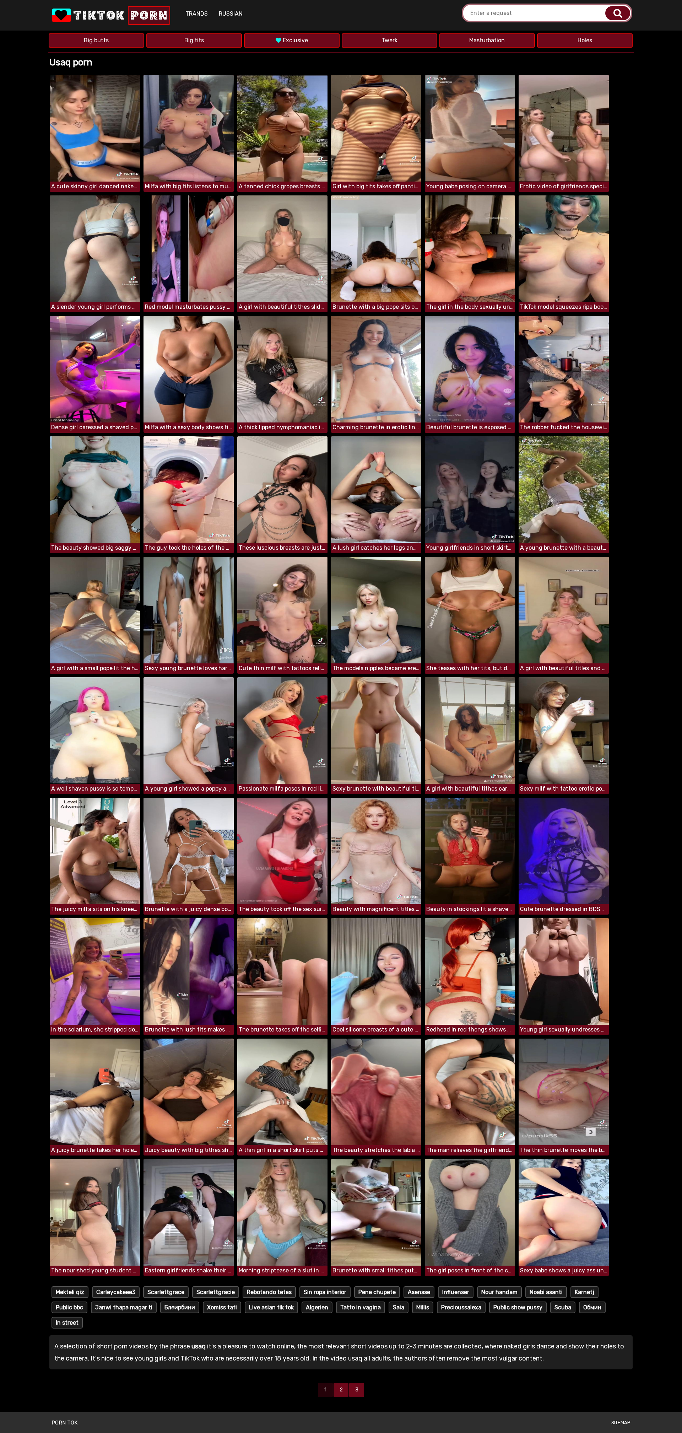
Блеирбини (179, 1307)
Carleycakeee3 (115, 1292)
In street (67, 1322)
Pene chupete (377, 1292)
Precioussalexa (461, 1307)
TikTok (119, 15)
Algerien (317, 1307)
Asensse (419, 1292)
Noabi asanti (546, 1292)
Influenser (455, 1292)
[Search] (617, 13)
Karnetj (584, 1292)
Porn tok (64, 1422)
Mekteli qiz (70, 1292)
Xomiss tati (222, 1307)
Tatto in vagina (360, 1307)
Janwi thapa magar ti (123, 1307)
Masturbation (487, 40)
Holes (585, 40)
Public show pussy (517, 1307)
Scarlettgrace (165, 1292)
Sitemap (620, 1422)
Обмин (592, 1307)
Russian (231, 13)
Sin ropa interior (325, 1292)
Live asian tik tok (271, 1307)
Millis (422, 1307)
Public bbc (69, 1307)
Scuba (562, 1307)
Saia (398, 1307)
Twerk (389, 40)
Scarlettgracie (215, 1292)
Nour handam (499, 1292)
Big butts (96, 40)
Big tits (194, 40)
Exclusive (294, 40)
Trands (196, 13)
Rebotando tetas (269, 1292)
